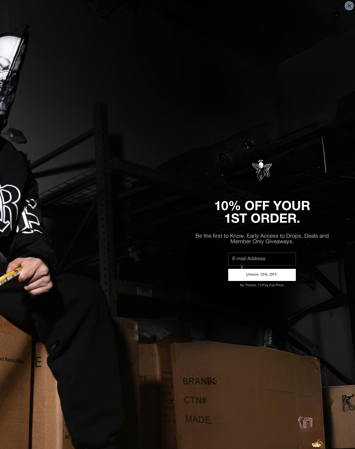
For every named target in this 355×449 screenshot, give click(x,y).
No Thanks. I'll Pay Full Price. (262, 285)
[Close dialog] (349, 6)
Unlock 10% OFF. (262, 274)
